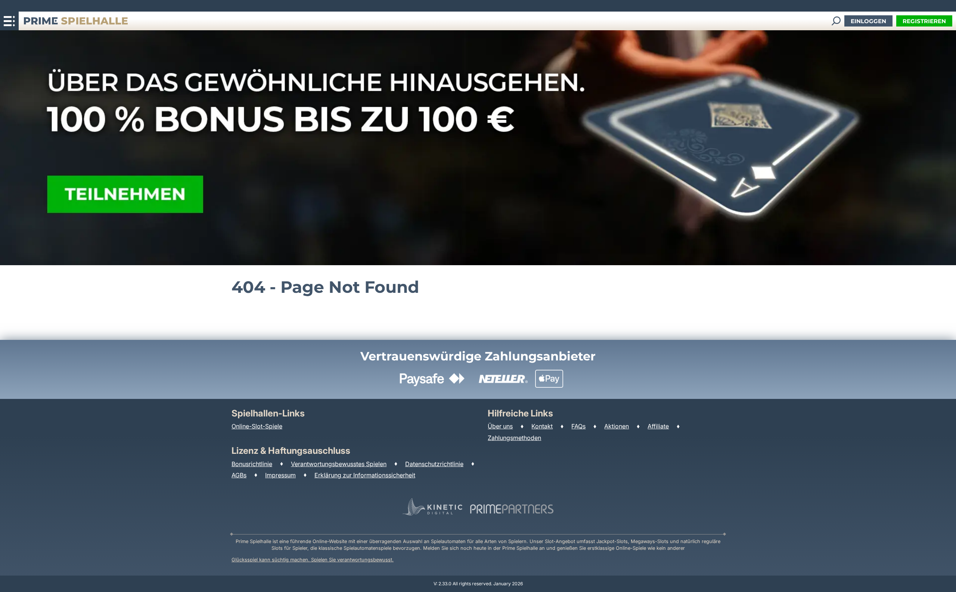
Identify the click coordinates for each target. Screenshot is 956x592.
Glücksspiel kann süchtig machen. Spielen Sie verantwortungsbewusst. (313, 559)
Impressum (280, 475)
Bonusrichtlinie (252, 464)
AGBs (239, 475)
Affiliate (658, 426)
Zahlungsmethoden (514, 437)
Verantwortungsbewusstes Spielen (339, 464)
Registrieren (924, 21)
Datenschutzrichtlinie (434, 464)
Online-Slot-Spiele (257, 426)
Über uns (500, 426)
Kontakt (542, 426)
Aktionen (616, 426)
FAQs (578, 426)
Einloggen (868, 21)
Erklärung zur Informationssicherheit (364, 475)
